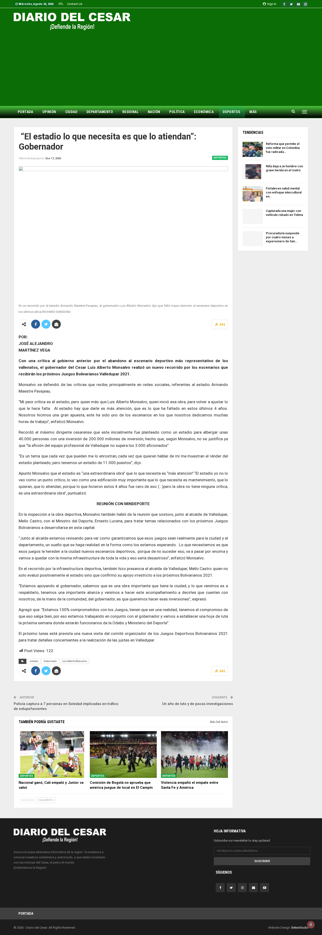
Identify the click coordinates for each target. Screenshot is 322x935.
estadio (34, 661)
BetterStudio (299, 927)
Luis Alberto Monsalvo (74, 661)
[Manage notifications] (311, 924)
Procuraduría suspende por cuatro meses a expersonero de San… (282, 237)
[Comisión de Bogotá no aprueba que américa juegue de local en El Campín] (123, 754)
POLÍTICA (177, 112)
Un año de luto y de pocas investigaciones (197, 704)
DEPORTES (231, 112)
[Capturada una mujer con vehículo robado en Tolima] (253, 216)
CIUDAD (71, 112)
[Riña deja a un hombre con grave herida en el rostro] (253, 171)
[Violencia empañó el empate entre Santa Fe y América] (194, 754)
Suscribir (262, 861)
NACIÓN (154, 112)
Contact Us (74, 4)
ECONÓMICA (204, 112)
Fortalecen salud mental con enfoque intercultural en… (283, 192)
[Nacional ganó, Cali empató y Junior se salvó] (52, 754)
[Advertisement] (161, 66)
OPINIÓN (49, 112)
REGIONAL (130, 112)
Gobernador (50, 661)
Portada (25, 913)
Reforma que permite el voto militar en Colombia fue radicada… (283, 148)
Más (253, 112)
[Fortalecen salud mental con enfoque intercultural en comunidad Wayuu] (253, 193)
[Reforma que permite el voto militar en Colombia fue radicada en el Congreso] (253, 149)
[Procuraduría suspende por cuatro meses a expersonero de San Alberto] (253, 238)
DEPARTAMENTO (100, 112)
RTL (61, 4)
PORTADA (25, 112)
